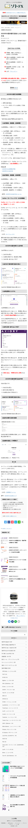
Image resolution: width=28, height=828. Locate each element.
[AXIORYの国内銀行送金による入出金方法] (15, 522)
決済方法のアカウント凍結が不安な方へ (16, 12)
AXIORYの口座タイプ (11, 495)
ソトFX (14, 818)
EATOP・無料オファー (11, 516)
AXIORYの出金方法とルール (13, 194)
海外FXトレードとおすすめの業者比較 (14, 820)
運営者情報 (3, 823)
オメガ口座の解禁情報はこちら (14, 24)
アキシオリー (13, 71)
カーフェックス (10, 234)
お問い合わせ (10, 823)
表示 (16, 87)
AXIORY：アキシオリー (7, 528)
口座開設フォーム (11, 492)
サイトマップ (17, 823)
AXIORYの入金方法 (7, 171)
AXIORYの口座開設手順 (8, 169)
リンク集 (17, 824)
